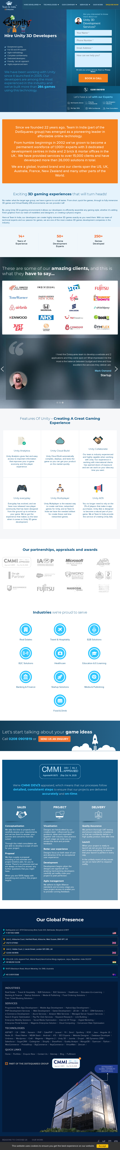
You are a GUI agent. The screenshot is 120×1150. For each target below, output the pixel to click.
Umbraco (9, 1038)
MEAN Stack (35, 1035)
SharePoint (57, 1041)
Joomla (72, 1038)
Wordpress (21, 1038)
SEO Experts (64, 1035)
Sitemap (53, 1054)
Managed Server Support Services (87, 1014)
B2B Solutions (44, 992)
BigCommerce (41, 1044)
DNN (23, 1032)
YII (65, 1032)
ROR (89, 1032)
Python (106, 1041)
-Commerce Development (17, 1014)
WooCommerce (12, 1044)
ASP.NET (9, 1032)
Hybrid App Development (77, 1008)
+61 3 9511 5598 (12, 975)
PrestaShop (27, 1044)
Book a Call (93, 78)
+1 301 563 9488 (12, 933)
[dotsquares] (27, 1063)
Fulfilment (71, 1054)
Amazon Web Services (59, 1014)
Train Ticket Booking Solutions (18, 998)
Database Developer (101, 1035)
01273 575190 (12, 943)
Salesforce (10, 1041)
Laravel (58, 1032)
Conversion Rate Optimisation (90, 1023)
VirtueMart (71, 1044)
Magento (39, 1038)
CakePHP (48, 1032)
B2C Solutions (59, 992)
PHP (39, 1032)
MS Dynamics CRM (94, 1038)
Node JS (9, 1035)
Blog (62, 1054)
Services (84, 5)
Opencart (96, 1041)
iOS (54, 1035)
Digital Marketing (86, 1020)
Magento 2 (50, 1038)
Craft (30, 1038)
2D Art (76, 1011)
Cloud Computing (67, 1023)
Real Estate (10, 992)
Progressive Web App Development (21, 1008)
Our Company (68, 5)
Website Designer (81, 1035)
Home (8, 1054)
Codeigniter (34, 1041)
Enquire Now (112, 5)
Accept (102, 1146)
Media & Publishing (51, 995)
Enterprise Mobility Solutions (18, 1020)
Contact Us (43, 1054)
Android (46, 1035)
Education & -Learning (92, 992)
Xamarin (31, 1032)
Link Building (81, 1017)
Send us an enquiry (54, 739)
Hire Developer (31, 5)
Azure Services (39, 1014)
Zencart (81, 1044)
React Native (21, 1035)
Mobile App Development (51, 1008)
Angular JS (105, 1032)
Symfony (80, 1032)
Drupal (81, 1038)
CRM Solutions (96, 1011)
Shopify (46, 1041)
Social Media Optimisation (45, 1020)
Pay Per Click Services (43, 1017)
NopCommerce (57, 1044)
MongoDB (85, 1041)
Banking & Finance (13, 995)
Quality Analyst (71, 1041)
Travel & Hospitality (26, 992)
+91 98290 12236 (13, 962)
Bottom (80, 1058)
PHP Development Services (18, 1011)
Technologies (50, 5)
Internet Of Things (67, 1020)
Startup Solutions (32, 995)
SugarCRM (22, 1041)
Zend (71, 1032)
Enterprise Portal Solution (16, 1023)
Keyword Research (64, 1017)
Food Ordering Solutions (74, 995)
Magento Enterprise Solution (43, 1023)
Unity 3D (62, 1038)
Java (96, 1032)
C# (17, 1032)
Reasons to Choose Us (14, 1140)
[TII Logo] (9, 5)
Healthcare (73, 992)
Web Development (41, 1011)
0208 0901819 (20, 739)
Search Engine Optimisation (17, 1017)
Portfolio (17, 1054)
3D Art (85, 1011)
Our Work (98, 5)
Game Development (62, 1011)
